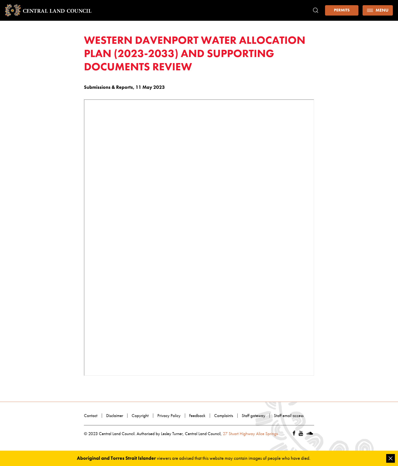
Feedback (197, 415)
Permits (341, 10)
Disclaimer (114, 415)
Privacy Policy (169, 415)
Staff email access (288, 415)
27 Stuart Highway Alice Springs (250, 433)
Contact (90, 415)
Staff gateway (253, 415)
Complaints (223, 415)
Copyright (140, 415)
